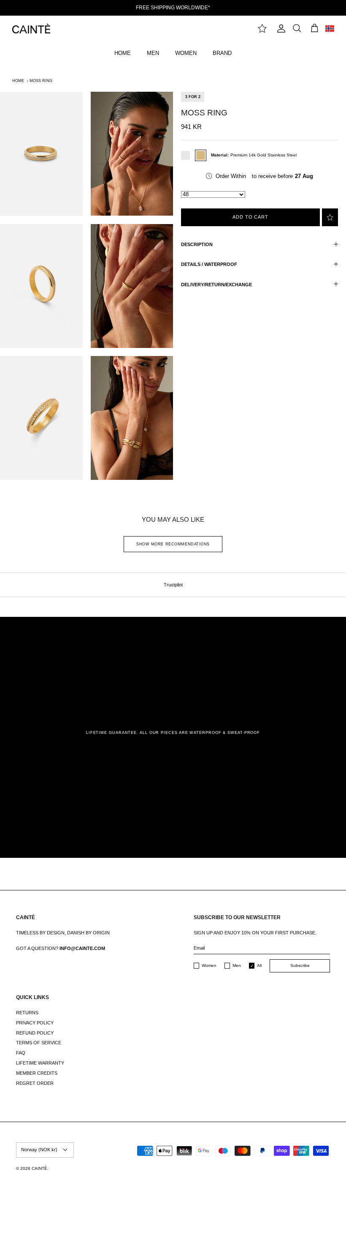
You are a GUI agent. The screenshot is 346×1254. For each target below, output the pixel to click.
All (259, 965)
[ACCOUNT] (279, 28)
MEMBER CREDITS (36, 1073)
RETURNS (27, 1012)
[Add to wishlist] (330, 217)
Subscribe (300, 965)
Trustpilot (173, 584)
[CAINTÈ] (31, 28)
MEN (153, 53)
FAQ (20, 1052)
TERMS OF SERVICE (38, 1042)
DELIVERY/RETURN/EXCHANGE (216, 284)
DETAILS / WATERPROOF (209, 264)
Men (236, 965)
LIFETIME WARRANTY (40, 1062)
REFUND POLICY (35, 1032)
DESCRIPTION (197, 244)
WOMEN (186, 53)
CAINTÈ (39, 1168)
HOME (122, 53)
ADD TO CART (250, 216)
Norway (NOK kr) (39, 1149)
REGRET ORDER (35, 1083)
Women (209, 965)
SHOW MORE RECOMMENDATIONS (173, 544)
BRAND (222, 53)
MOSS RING (41, 81)
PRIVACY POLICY (35, 1022)
